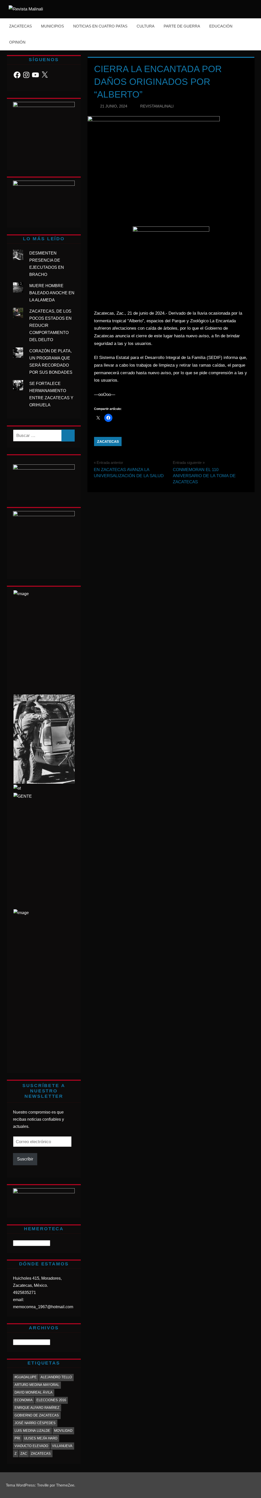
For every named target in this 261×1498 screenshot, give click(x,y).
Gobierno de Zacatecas (37, 1415)
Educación (220, 26)
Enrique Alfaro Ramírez (37, 1408)
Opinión (17, 42)
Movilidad (63, 1431)
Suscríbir (25, 1159)
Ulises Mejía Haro (40, 1438)
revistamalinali (157, 106)
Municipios (52, 26)
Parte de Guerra (182, 26)
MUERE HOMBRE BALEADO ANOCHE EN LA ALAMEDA (51, 293)
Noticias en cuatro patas (100, 26)
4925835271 (24, 1292)
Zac (23, 1453)
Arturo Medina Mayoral (37, 1385)
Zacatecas (20, 26)
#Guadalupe (26, 1377)
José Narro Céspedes (35, 1423)
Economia (24, 1400)
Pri (17, 1438)
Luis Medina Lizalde (32, 1431)
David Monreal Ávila (34, 1392)
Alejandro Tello (56, 1377)
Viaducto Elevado (31, 1446)
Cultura (145, 26)
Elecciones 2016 (51, 1400)
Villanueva (62, 1446)
